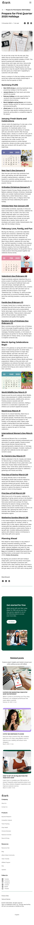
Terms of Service (6, 899)
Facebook (7, 881)
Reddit (6, 886)
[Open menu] (2, 10)
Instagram (7, 882)
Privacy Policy (5, 895)
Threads (7, 888)
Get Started (12, 621)
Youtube (7, 879)
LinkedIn (7, 884)
